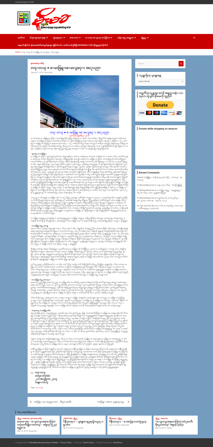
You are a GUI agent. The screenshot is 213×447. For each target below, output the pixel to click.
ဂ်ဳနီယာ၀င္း (113, 418)
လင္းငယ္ (39, 388)
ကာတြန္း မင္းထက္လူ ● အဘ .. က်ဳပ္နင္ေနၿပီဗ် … (53, 402)
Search (181, 63)
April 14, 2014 (68, 428)
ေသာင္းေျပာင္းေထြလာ (97, 38)
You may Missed (26, 412)
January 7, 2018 (37, 72)
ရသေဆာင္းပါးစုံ (37, 63)
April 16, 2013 (160, 428)
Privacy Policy (65, 442)
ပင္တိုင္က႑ (143, 38)
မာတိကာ (21, 38)
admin (169, 428)
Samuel (140, 177)
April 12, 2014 (114, 425)
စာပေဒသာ (74, 38)
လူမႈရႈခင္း (58, 38)
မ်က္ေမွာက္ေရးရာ (38, 38)
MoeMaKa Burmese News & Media (44, 442)
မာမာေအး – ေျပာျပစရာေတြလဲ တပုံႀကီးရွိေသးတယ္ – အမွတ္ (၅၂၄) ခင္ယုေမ (37, 424)
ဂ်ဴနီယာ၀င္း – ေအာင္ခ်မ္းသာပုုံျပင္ (127, 421)
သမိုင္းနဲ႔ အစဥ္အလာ (125, 38)
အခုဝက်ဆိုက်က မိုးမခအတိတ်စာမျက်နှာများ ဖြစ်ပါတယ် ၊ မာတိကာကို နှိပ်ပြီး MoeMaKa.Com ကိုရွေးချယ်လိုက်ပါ (63, 45)
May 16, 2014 (22, 431)
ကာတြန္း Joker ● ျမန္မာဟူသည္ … (111, 402)
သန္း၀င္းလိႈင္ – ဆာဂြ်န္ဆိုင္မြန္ (169, 185)
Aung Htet (49, 72)
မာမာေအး (26, 418)
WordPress (117, 442)
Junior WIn (67, 418)
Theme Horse (88, 442)
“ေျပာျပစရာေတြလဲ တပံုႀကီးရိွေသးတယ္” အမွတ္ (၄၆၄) (174, 423)
